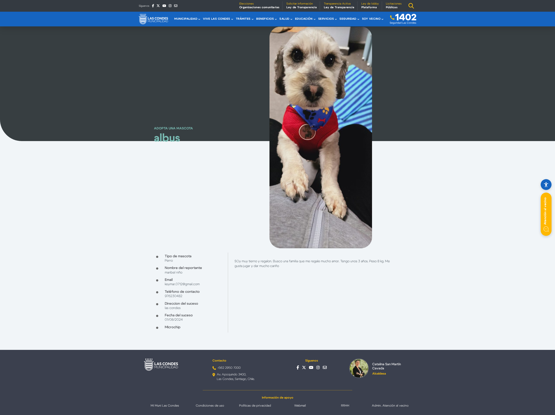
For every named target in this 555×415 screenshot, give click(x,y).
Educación (304, 19)
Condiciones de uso (210, 405)
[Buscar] (411, 6)
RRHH (345, 405)
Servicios (326, 19)
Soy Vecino (371, 19)
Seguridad (348, 19)
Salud (284, 19)
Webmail (300, 405)
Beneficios (265, 19)
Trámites (243, 19)
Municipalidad (185, 19)
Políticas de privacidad (255, 405)
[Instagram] (170, 5)
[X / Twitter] (158, 5)
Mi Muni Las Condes (165, 405)
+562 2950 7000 (229, 367)
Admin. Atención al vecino (390, 405)
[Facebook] (153, 5)
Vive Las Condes (216, 19)
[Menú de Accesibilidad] (546, 184)
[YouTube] (164, 5)
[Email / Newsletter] (175, 5)
